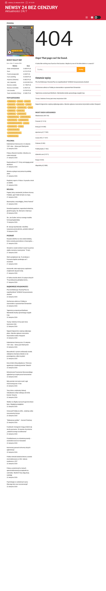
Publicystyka (39, 149)
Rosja (37, 160)
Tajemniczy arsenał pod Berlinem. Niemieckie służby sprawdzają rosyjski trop (60, 93)
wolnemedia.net (25, 116)
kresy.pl (37, 127)
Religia (21, 126)
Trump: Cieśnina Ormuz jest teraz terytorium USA (51, 98)
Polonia (37, 143)
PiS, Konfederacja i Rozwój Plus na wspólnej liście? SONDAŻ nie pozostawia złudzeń (62, 82)
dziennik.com (39, 154)
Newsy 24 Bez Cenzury (31, 7)
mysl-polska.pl (12, 119)
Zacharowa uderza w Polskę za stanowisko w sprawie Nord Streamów (57, 87)
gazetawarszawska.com (14, 132)
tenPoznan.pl (21, 113)
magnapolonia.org (13, 116)
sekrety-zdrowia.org (13, 129)
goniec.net (21, 110)
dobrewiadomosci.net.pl (15, 122)
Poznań (37, 121)
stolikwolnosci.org (13, 135)
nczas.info (38, 138)
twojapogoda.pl (23, 119)
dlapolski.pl (39, 165)
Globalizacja (12, 113)
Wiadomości (39, 115)
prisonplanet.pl (12, 126)
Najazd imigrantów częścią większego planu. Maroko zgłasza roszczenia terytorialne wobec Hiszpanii (67, 104)
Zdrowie (26, 122)
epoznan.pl (39, 132)
